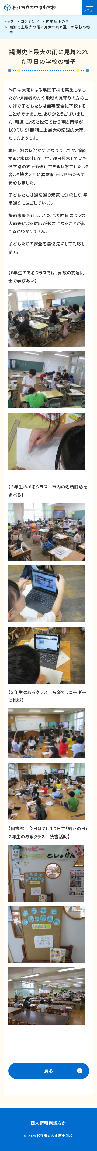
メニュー (89, 10)
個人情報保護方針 (48, 1123)
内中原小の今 (57, 21)
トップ (9, 21)
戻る (48, 1070)
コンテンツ (30, 21)
